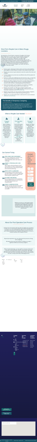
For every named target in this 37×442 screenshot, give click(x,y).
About (22, 4)
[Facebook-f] (14, 353)
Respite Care (25, 345)
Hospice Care (25, 346)
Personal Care (25, 341)
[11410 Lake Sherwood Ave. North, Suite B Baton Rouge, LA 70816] (14, 347)
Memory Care (25, 342)
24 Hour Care (25, 344)
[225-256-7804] (14, 340)
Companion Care (26, 340)
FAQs (28, 4)
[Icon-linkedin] (14, 354)
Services (16, 4)
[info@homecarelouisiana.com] (14, 342)
